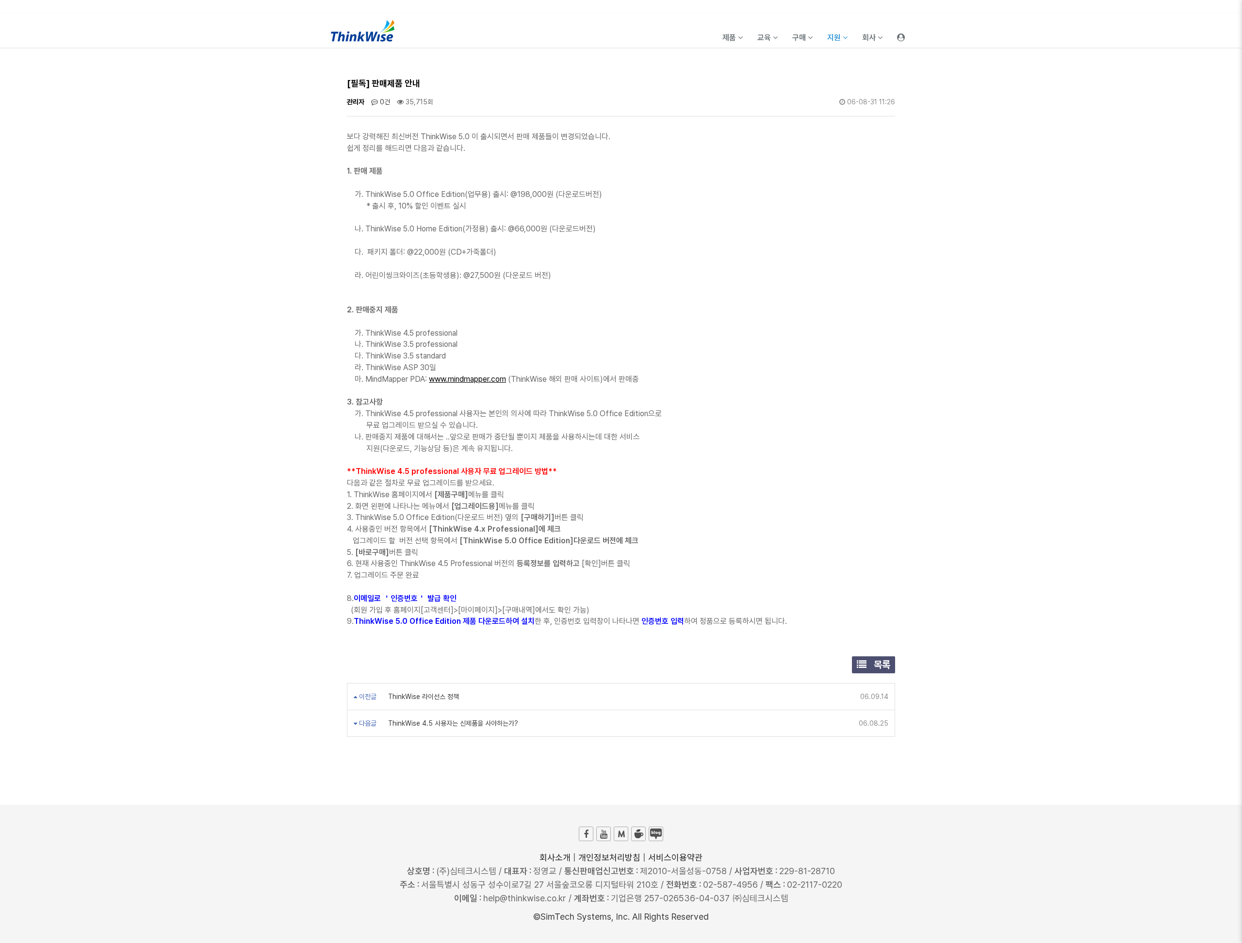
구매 (800, 37)
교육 (765, 37)
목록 (880, 664)
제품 (730, 37)
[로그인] (901, 30)
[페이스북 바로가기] (586, 834)
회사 (870, 37)
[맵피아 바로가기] (621, 834)
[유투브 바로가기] (603, 834)
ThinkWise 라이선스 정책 (422, 696)
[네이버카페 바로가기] (638, 834)
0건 (384, 102)
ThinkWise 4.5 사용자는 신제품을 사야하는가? (452, 723)
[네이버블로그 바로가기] (656, 834)
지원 (835, 37)
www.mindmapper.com (467, 379)
